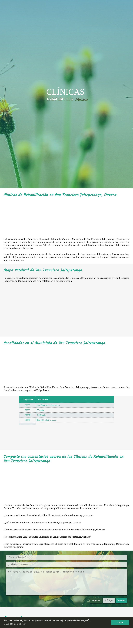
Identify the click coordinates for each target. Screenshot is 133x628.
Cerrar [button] (120, 622)
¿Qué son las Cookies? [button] (15, 624)
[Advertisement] (66, 217)
